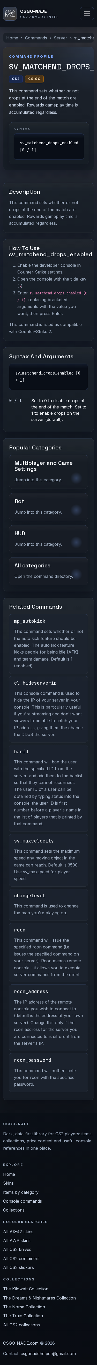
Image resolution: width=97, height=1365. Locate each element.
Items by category (21, 1192)
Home (12, 37)
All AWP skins (17, 1240)
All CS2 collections (21, 1324)
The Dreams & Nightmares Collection (39, 1298)
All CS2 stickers (18, 1267)
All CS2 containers (21, 1258)
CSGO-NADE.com (21, 1343)
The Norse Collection (24, 1306)
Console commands (22, 1201)
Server (60, 37)
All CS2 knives (17, 1249)
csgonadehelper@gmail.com (48, 1353)
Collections (14, 1210)
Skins (8, 1183)
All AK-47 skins (18, 1231)
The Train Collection (23, 1315)
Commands (36, 37)
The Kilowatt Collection (25, 1288)
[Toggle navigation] (87, 13)
